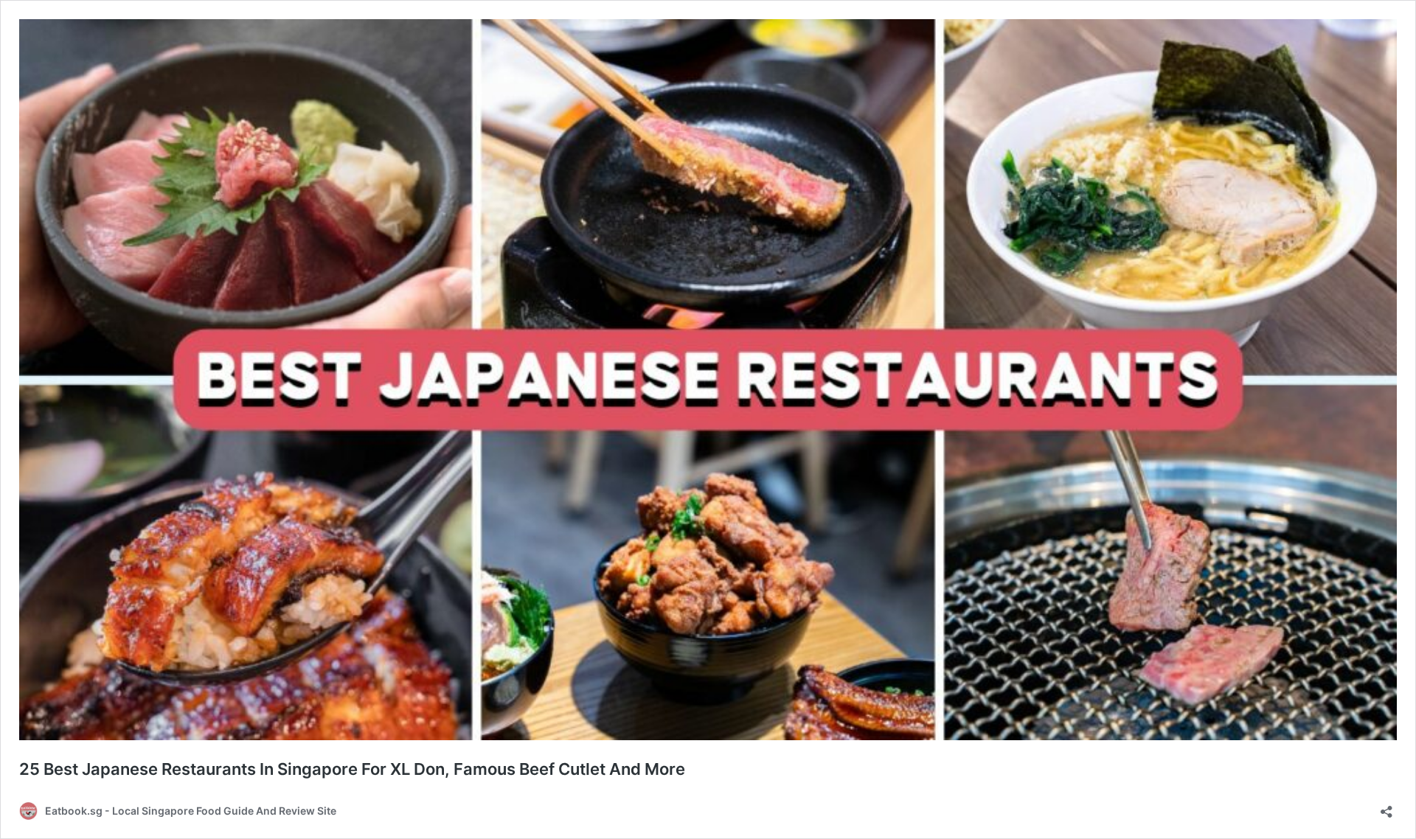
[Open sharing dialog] (1386, 807)
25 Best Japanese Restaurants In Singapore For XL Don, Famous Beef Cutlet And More (352, 769)
